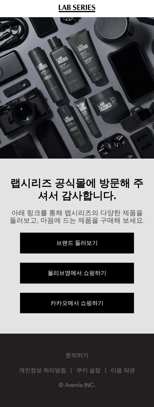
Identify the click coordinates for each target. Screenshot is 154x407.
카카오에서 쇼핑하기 (77, 303)
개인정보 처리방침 (42, 370)
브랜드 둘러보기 (77, 242)
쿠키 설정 (88, 370)
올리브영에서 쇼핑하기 (77, 273)
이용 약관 (123, 370)
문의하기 (77, 355)
